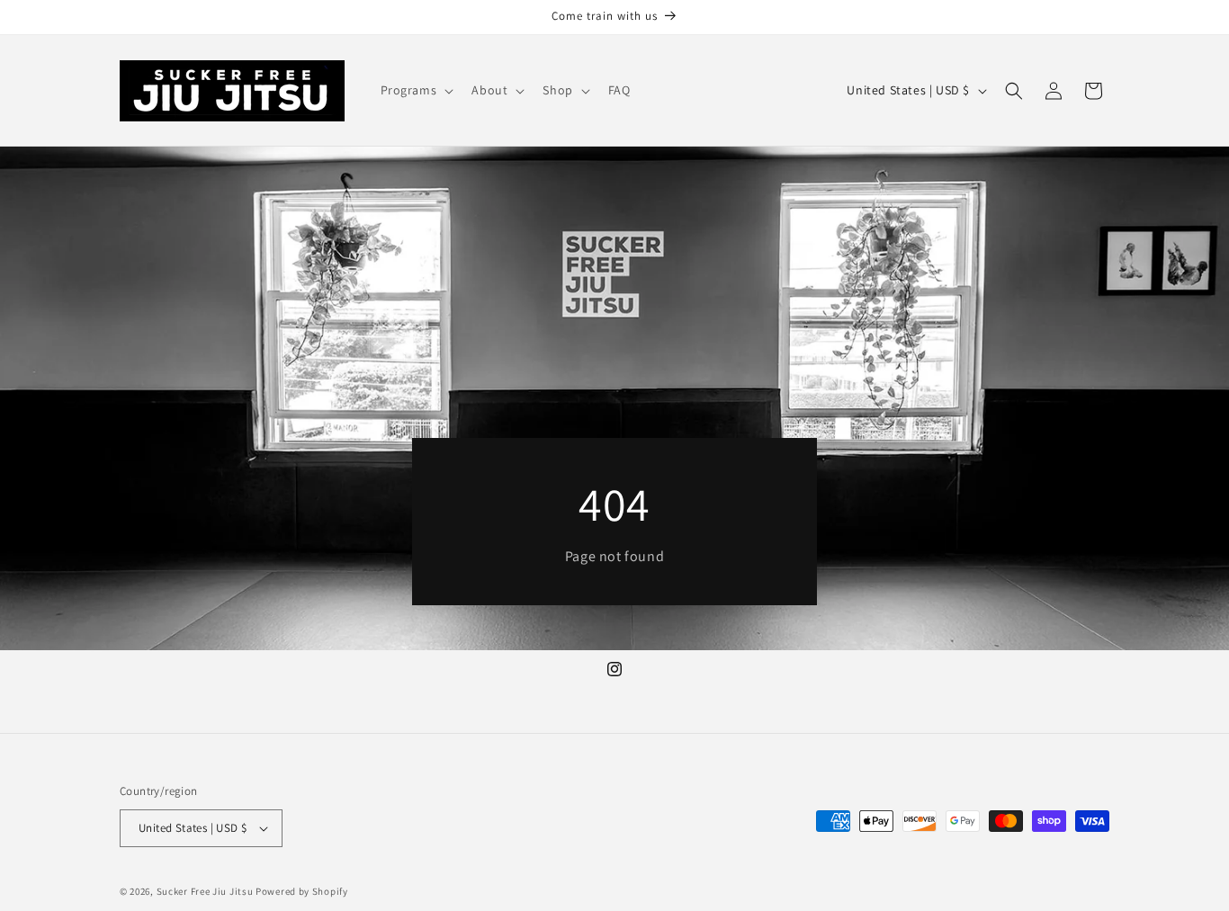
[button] (416, 90)
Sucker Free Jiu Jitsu (205, 891)
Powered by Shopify (302, 891)
